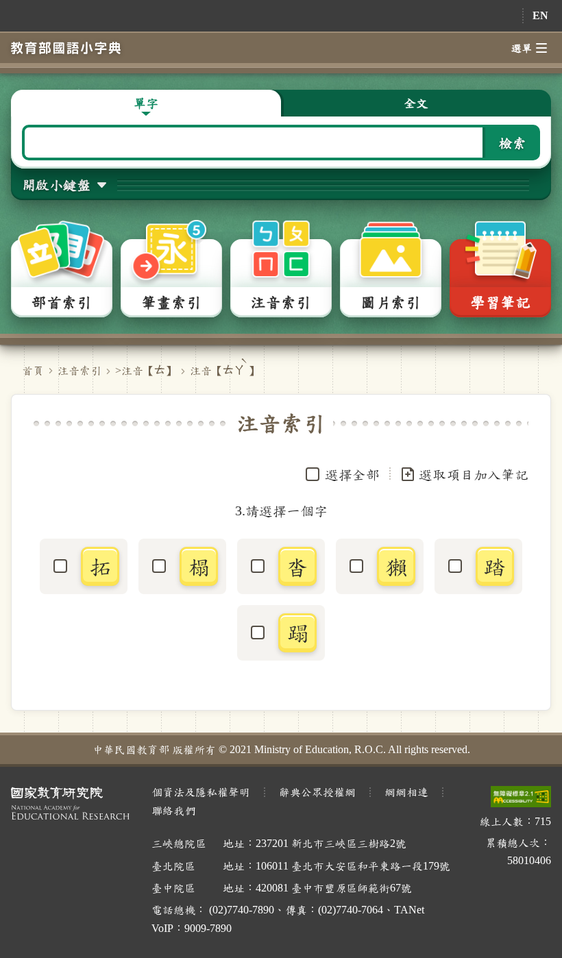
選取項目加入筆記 (473, 474)
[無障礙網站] (521, 796)
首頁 (33, 370)
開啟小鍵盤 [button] (56, 184)
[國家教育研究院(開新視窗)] (70, 803)
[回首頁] (66, 47)
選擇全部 (352, 474)
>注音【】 (145, 370)
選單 (521, 47)
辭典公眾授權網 (317, 792)
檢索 (512, 142)
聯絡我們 (173, 810)
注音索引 (79, 370)
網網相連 (406, 792)
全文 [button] (416, 103)
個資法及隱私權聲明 (200, 792)
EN (540, 15)
